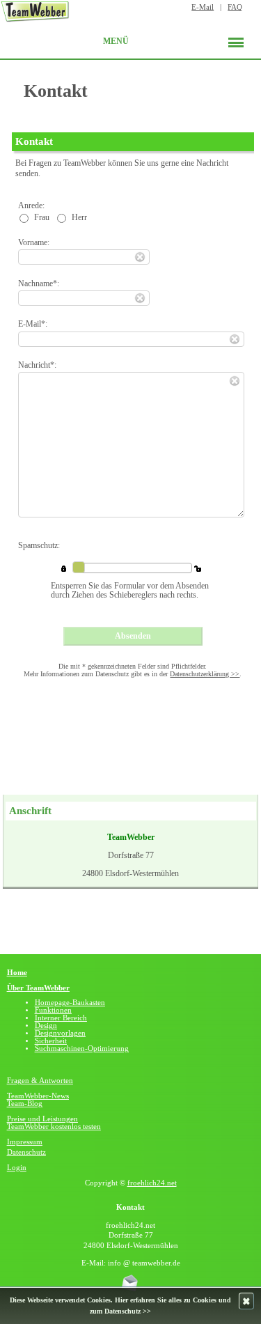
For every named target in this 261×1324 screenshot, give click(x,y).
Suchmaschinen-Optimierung (82, 1048)
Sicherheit (51, 1041)
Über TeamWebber (38, 988)
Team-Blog (24, 1103)
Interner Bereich (61, 1018)
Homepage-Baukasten (70, 1002)
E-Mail (202, 7)
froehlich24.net (152, 1183)
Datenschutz (26, 1152)
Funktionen (53, 1010)
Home (17, 972)
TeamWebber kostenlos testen (54, 1126)
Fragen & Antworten (40, 1080)
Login (16, 1167)
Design (46, 1025)
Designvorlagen (60, 1033)
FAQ (235, 7)
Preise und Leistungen (42, 1119)
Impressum (24, 1142)
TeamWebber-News (38, 1096)
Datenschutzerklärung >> (204, 674)
